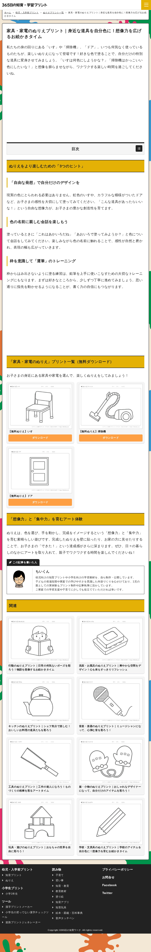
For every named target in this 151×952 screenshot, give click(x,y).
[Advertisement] (75, 109)
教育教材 (60, 891)
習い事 (59, 880)
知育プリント (13, 875)
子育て (59, 875)
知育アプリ (62, 902)
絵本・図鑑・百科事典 (69, 912)
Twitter (107, 893)
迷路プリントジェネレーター (23, 922)
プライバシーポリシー (117, 869)
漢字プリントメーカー (18, 906)
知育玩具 (60, 907)
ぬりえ (9, 880)
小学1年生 (11, 893)
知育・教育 (62, 885)
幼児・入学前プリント (17, 869)
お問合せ (108, 877)
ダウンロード (40, 437)
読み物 (56, 869)
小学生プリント (13, 888)
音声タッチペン (65, 918)
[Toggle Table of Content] (139, 148)
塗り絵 (59, 896)
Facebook (109, 885)
